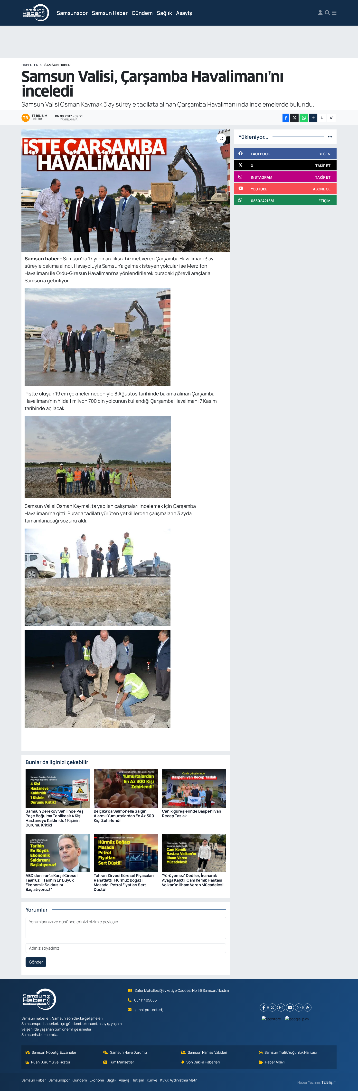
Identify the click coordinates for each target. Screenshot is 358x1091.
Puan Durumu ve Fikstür (50, 1062)
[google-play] (297, 1019)
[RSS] (307, 1007)
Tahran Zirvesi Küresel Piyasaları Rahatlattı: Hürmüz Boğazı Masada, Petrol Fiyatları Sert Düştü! (124, 882)
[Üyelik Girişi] (320, 13)
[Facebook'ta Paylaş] (286, 118)
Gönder (36, 962)
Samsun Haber (110, 12)
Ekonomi (97, 1080)
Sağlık (164, 12)
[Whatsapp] (299, 1007)
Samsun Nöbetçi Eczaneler (54, 1052)
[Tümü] (330, 136)
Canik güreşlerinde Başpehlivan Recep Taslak (191, 813)
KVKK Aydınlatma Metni (179, 1080)
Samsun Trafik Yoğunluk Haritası (290, 1052)
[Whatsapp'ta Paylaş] (304, 118)
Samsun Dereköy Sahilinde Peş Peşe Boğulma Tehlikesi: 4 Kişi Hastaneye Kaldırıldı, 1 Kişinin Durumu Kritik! (55, 818)
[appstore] (271, 1019)
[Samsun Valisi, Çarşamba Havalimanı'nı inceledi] (125, 190)
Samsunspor (72, 12)
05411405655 (145, 1000)
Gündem (142, 12)
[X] (272, 1007)
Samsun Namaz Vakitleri (207, 1052)
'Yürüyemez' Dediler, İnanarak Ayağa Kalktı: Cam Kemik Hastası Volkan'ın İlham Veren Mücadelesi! (193, 880)
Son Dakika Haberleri (203, 1062)
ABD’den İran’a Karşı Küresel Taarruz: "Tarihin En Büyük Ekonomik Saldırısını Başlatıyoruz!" (51, 882)
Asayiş (184, 12)
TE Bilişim (329, 1082)
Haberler (29, 64)
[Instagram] (281, 1007)
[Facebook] (264, 1007)
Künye (152, 1080)
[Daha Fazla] (313, 118)
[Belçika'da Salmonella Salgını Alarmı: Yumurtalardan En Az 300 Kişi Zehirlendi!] (126, 788)
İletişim (138, 1080)
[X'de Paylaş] (294, 118)
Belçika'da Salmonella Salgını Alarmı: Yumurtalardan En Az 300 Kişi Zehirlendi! (124, 815)
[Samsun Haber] (36, 13)
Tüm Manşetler (121, 1062)
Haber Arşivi (274, 1062)
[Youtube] (290, 1007)
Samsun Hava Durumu (128, 1052)
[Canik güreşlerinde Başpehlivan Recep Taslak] (194, 788)
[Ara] (327, 13)
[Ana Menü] (334, 13)
